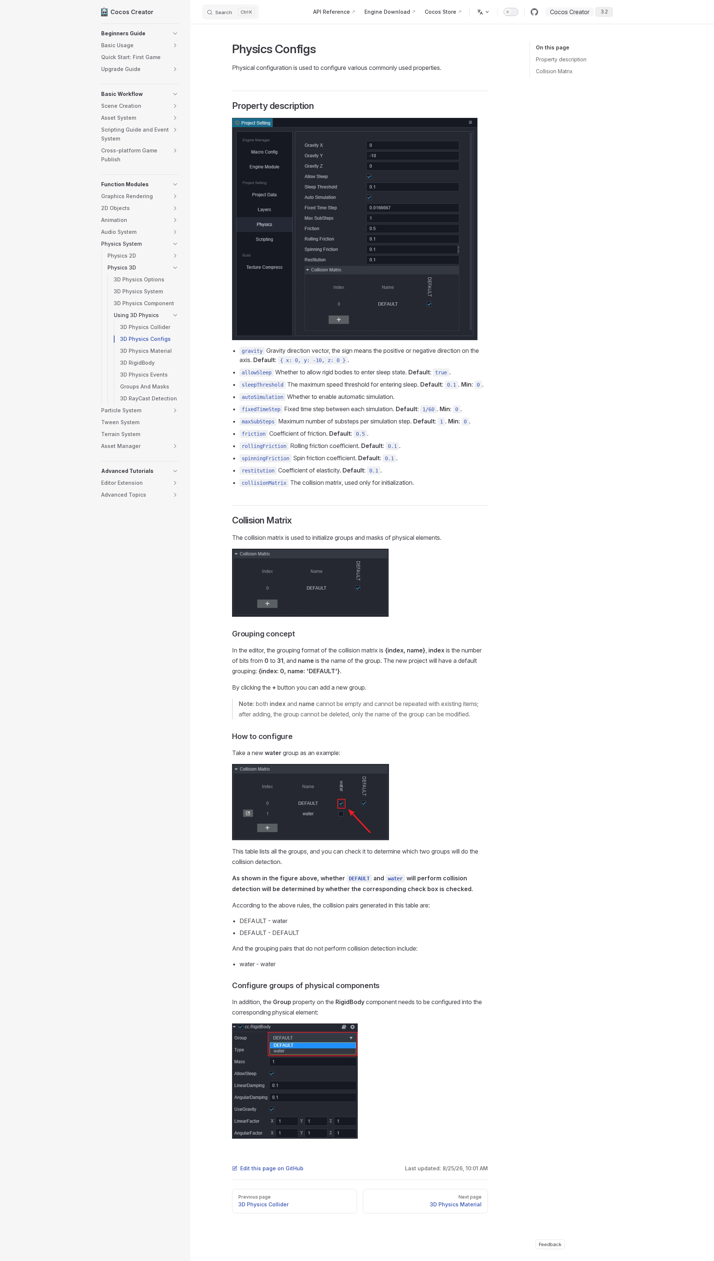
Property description (561, 59)
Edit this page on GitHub (271, 1168)
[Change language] (483, 12)
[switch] (511, 12)
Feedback (550, 1244)
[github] (534, 12)
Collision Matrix (554, 71)
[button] (139, 33)
